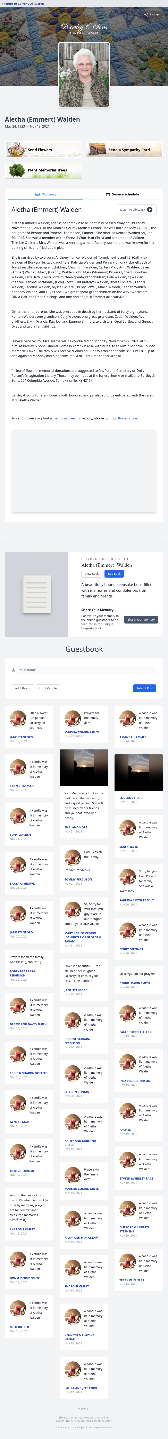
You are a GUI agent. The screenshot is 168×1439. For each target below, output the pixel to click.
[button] (84, 767)
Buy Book (114, 574)
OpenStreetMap (88, 1427)
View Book (92, 574)
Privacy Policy (72, 1421)
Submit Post (144, 688)
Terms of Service (95, 1421)
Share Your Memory (141, 619)
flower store (127, 418)
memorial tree (64, 418)
